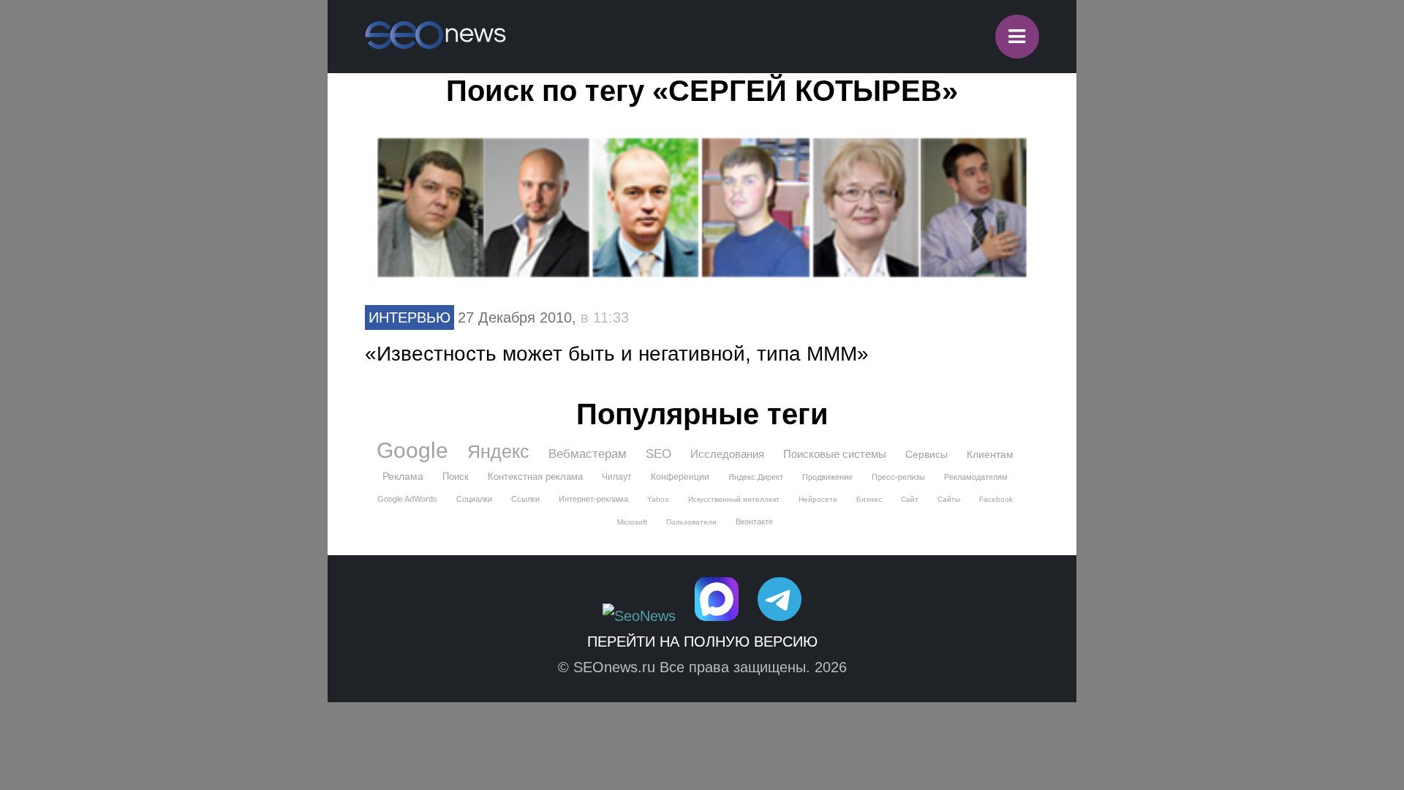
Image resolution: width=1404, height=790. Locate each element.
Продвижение (827, 477)
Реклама (402, 476)
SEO (658, 454)
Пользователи (691, 522)
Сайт (909, 499)
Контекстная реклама (535, 476)
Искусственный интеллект (734, 499)
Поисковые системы (834, 454)
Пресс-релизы (898, 477)
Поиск (455, 476)
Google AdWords (407, 498)
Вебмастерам (587, 454)
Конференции (680, 477)
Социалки (474, 498)
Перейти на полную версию (702, 641)
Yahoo (658, 499)
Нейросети (818, 499)
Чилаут (617, 477)
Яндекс (498, 451)
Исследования (727, 454)
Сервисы (926, 454)
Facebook (996, 499)
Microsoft (632, 522)
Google (412, 451)
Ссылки (525, 498)
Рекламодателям (976, 477)
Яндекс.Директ (755, 477)
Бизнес (869, 499)
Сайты (948, 499)
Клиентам (990, 454)
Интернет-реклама (593, 498)
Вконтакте (754, 521)
